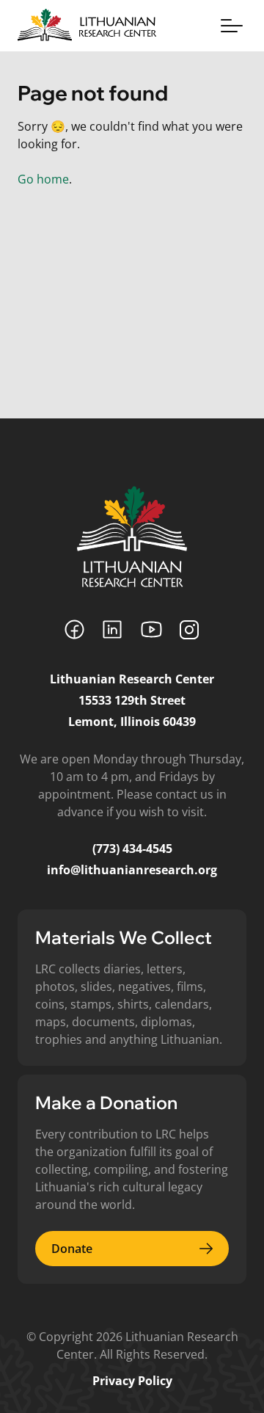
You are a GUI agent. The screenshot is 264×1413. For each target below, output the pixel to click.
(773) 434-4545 (132, 848)
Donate (71, 1249)
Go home (43, 179)
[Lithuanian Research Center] (132, 536)
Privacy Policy (132, 1381)
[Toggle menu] (231, 25)
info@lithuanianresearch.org (132, 870)
